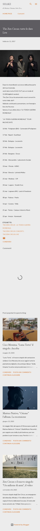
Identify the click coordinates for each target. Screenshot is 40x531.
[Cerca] (30, 4)
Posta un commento (22, 372)
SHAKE (7, 4)
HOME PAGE (7, 14)
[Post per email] (4, 239)
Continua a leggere (11, 375)
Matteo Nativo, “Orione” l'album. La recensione (16, 414)
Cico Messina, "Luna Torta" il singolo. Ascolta (18, 346)
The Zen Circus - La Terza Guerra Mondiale (16, 226)
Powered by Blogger (21, 525)
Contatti (21, 14)
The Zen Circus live (11, 234)
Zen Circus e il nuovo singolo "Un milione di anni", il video (18, 483)
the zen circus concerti (13, 231)
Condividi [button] (7, 242)
